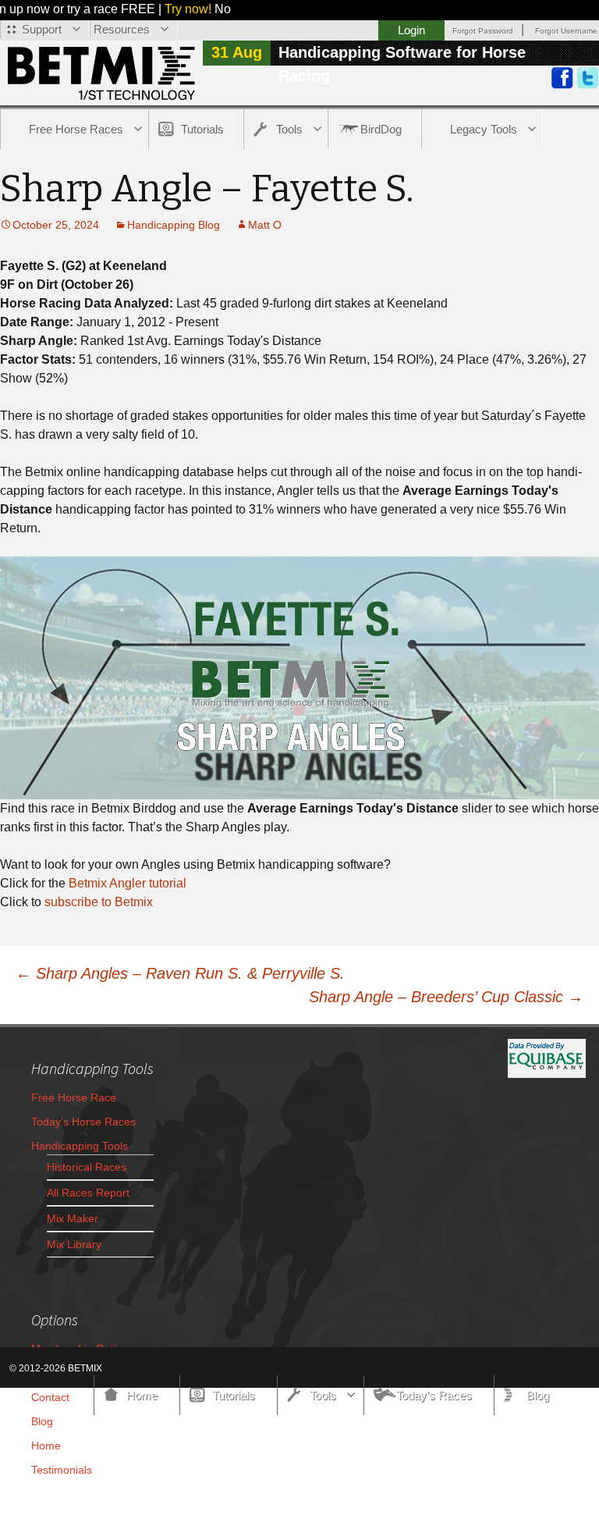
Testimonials (61, 1469)
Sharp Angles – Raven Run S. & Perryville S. (180, 973)
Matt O (265, 225)
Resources (122, 29)
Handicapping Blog (173, 225)
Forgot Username (566, 31)
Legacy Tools (483, 129)
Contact (50, 1397)
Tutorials (202, 129)
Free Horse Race (73, 1097)
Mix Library (74, 1244)
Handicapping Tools (79, 1146)
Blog (42, 1421)
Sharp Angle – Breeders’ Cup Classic (446, 996)
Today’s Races (434, 1395)
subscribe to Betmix (98, 902)
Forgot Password (482, 31)
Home (46, 1445)
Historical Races (86, 1167)
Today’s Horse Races (83, 1121)
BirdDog (381, 129)
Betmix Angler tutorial (127, 883)
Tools (289, 129)
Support (42, 29)
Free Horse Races (76, 129)
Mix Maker (72, 1218)
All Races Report (88, 1192)
